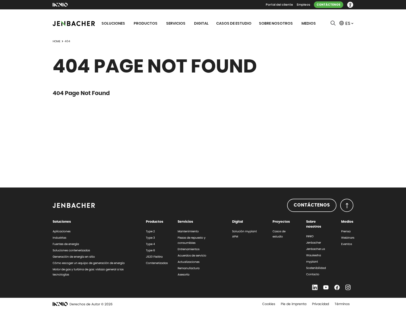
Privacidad (320, 304)
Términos (342, 304)
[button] (350, 5)
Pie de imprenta (293, 304)
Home (56, 41)
